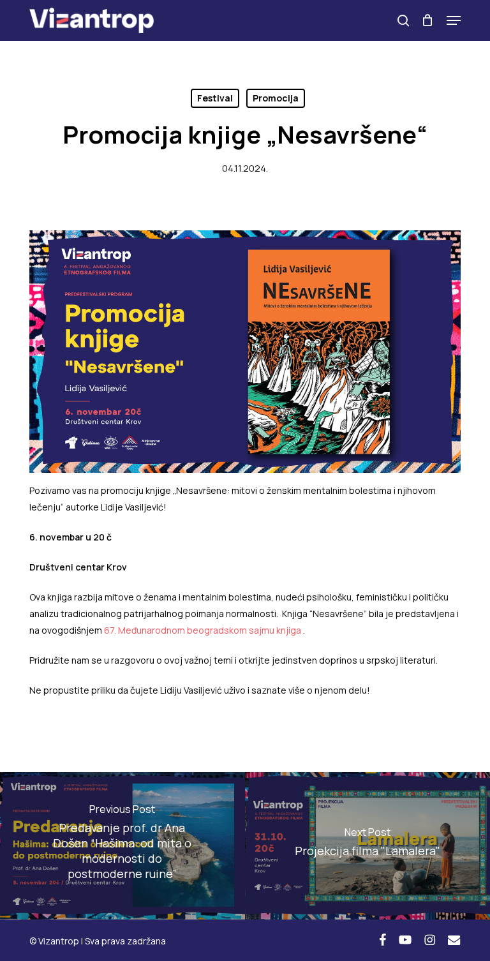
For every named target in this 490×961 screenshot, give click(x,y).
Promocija (276, 98)
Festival (215, 98)
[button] (454, 20)
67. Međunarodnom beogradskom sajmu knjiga (202, 630)
